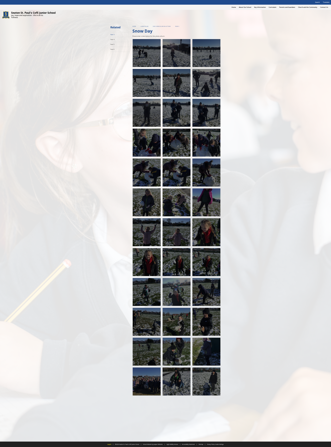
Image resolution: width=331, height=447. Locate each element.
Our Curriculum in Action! (162, 26)
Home (134, 26)
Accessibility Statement (188, 444)
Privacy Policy (211, 444)
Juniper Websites (158, 444)
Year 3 (177, 26)
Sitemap (201, 444)
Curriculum (144, 26)
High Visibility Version (172, 444)
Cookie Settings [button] (219, 444)
